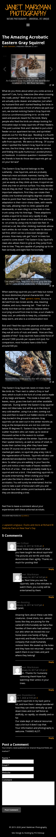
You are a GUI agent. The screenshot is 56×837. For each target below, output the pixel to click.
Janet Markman (9, 46)
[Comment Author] (11, 549)
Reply (51, 569)
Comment (7, 779)
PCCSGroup (39, 833)
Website (6, 772)
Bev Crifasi (22, 543)
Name (5, 757)
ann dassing (22, 602)
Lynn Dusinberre (25, 695)
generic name (33, 298)
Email (4, 765)
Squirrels (25, 516)
